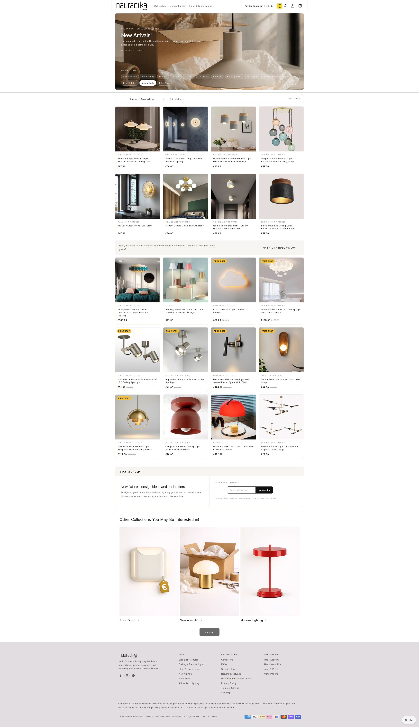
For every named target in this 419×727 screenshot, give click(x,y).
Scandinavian (130, 76)
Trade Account (271, 660)
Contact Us (227, 660)
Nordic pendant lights (188, 704)
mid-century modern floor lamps (215, 704)
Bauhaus (217, 76)
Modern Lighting (251, 620)
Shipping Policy (229, 669)
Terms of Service (230, 688)
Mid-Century (148, 76)
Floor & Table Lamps (189, 669)
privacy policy (250, 498)
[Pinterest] (133, 675)
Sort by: (133, 99)
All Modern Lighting (189, 683)
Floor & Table (129, 83)
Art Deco (189, 76)
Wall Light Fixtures (188, 660)
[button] (285, 5)
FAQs (224, 664)
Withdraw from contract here (236, 678)
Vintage (175, 76)
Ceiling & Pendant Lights (192, 664)
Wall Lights (251, 76)
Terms (214, 717)
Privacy (205, 717)
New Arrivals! (189, 620)
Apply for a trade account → (281, 247)
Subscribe (264, 490)
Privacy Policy (228, 683)
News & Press (271, 669)
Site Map (226, 692)
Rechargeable (234, 76)
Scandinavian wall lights (165, 704)
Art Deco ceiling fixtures (247, 704)
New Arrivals (148, 83)
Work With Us (271, 674)
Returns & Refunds (231, 674)
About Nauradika (272, 664)
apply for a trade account (221, 708)
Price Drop (164, 83)
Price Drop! (127, 620)
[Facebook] (120, 675)
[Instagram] (127, 675)
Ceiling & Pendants (272, 76)
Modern (163, 76)
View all (209, 632)
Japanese (203, 76)
